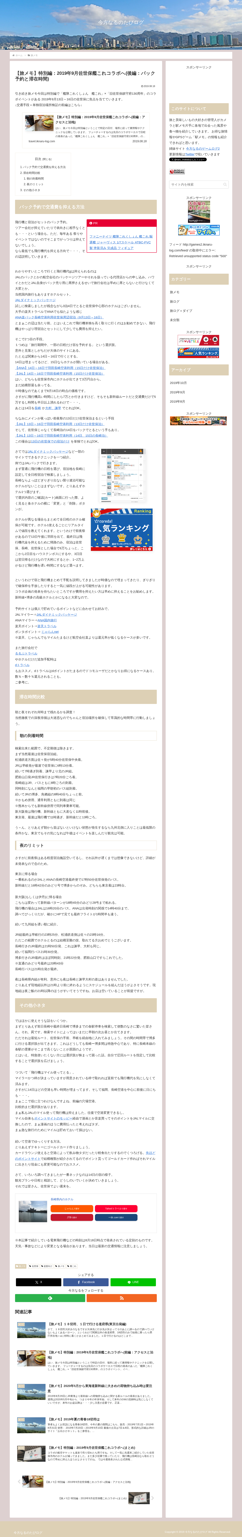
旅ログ (174, 301)
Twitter (190, 154)
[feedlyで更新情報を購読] (50, 1298)
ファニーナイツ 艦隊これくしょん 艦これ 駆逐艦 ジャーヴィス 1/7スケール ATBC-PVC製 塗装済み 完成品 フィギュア (121, 242)
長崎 (38, 408)
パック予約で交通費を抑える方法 (44, 167)
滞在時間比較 (31, 172)
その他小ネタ (31, 190)
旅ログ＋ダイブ (181, 311)
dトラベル (22, 665)
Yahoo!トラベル (113, 1208)
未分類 (174, 320)
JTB (69, 1217)
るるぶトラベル (26, 653)
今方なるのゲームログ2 (203, 148)
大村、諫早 (53, 408)
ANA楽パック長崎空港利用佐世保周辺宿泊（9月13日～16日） (59, 317)
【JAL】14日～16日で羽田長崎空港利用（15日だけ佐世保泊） (60, 373)
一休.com (113, 1217)
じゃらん (69, 1208)
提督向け (48, 1266)
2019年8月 (177, 401)
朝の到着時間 (35, 178)
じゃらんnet (50, 632)
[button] (225, 184)
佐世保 (35, 1266)
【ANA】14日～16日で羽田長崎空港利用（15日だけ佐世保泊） (60, 368)
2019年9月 (177, 392)
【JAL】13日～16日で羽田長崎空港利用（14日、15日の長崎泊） (61, 435)
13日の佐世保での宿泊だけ (50, 441)
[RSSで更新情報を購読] (122, 1298)
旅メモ (22, 1266)
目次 (38, 159)
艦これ (73, 1266)
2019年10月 (178, 383)
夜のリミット (35, 184)
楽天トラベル (47, 626)
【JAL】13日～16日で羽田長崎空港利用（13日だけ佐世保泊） (60, 424)
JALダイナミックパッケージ (35, 300)
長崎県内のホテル (62, 1199)
